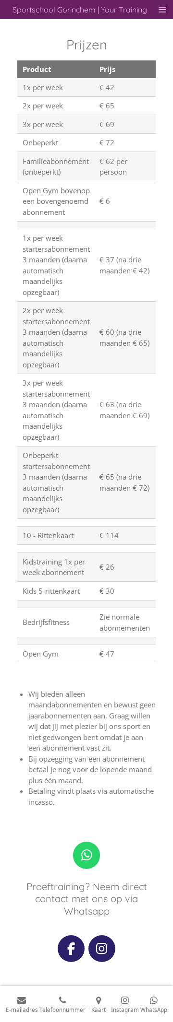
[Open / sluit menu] (162, 9)
